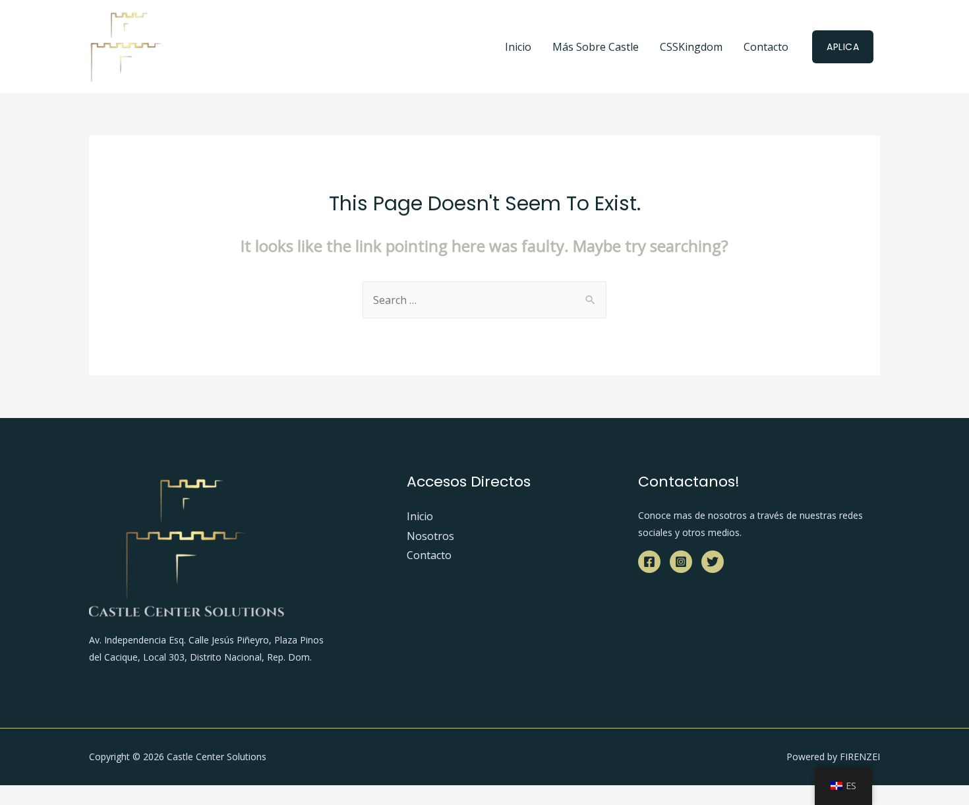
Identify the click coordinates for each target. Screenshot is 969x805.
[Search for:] (484, 300)
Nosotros (430, 536)
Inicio (518, 47)
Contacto (766, 47)
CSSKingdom (691, 47)
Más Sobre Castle (595, 47)
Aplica (843, 46)
